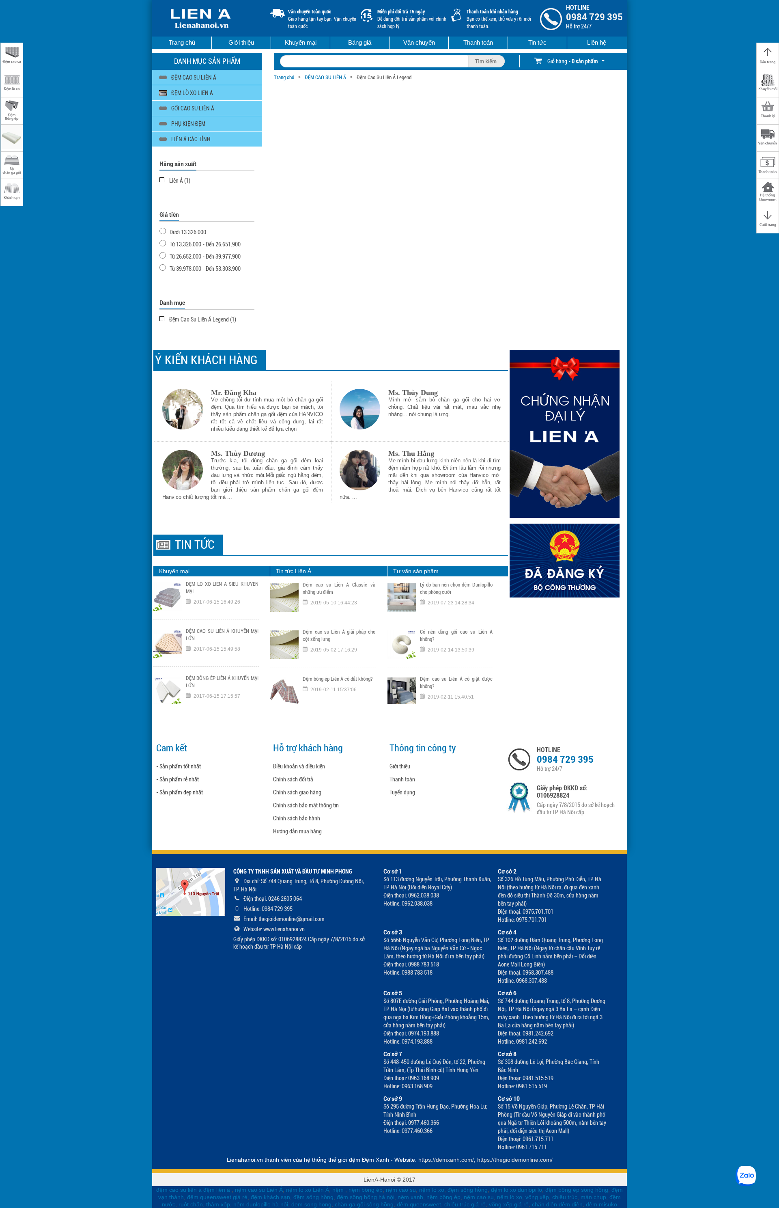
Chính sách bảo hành (296, 818)
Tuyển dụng (402, 792)
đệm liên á (217, 1189)
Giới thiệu (241, 42)
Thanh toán (478, 42)
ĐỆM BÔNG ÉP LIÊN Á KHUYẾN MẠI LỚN (222, 644)
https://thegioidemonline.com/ (515, 1159)
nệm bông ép (366, 1189)
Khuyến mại (300, 42)
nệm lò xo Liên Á (307, 1189)
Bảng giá (359, 42)
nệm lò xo (431, 1189)
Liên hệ (596, 42)
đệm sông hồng (468, 1189)
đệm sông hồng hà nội (365, 1197)
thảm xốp (218, 1204)
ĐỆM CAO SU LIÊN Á (325, 77)
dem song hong (311, 1204)
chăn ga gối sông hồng (364, 1204)
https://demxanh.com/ (446, 1159)
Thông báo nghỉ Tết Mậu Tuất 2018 (338, 688)
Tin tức (537, 42)
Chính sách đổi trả (293, 779)
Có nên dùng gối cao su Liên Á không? (456, 597)
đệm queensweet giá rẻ (217, 1197)
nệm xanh (410, 1197)
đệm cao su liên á (179, 1189)
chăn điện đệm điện (557, 1204)
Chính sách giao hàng (297, 792)
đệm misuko (601, 1204)
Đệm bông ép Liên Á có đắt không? (338, 641)
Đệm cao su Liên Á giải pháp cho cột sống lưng (339, 597)
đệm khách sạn (270, 1197)
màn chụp (593, 1197)
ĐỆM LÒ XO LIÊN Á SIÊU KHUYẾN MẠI (222, 691)
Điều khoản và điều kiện (299, 766)
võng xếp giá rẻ (509, 1204)
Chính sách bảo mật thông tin (306, 805)
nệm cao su (401, 1189)
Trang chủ (182, 42)
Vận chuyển (419, 42)
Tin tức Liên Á (293, 571)
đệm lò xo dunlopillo (516, 1189)
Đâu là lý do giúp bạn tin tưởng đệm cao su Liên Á (456, 691)
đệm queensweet (419, 1204)
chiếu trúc (564, 1197)
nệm (338, 1189)
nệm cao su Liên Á (259, 1189)
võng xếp (537, 1197)
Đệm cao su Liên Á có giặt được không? (456, 644)
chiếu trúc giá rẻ (465, 1204)
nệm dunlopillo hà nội (260, 1204)
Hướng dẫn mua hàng (297, 831)
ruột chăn (191, 1204)
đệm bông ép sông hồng (576, 1189)
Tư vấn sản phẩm (416, 571)
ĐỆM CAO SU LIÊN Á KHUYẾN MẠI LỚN (222, 597)
